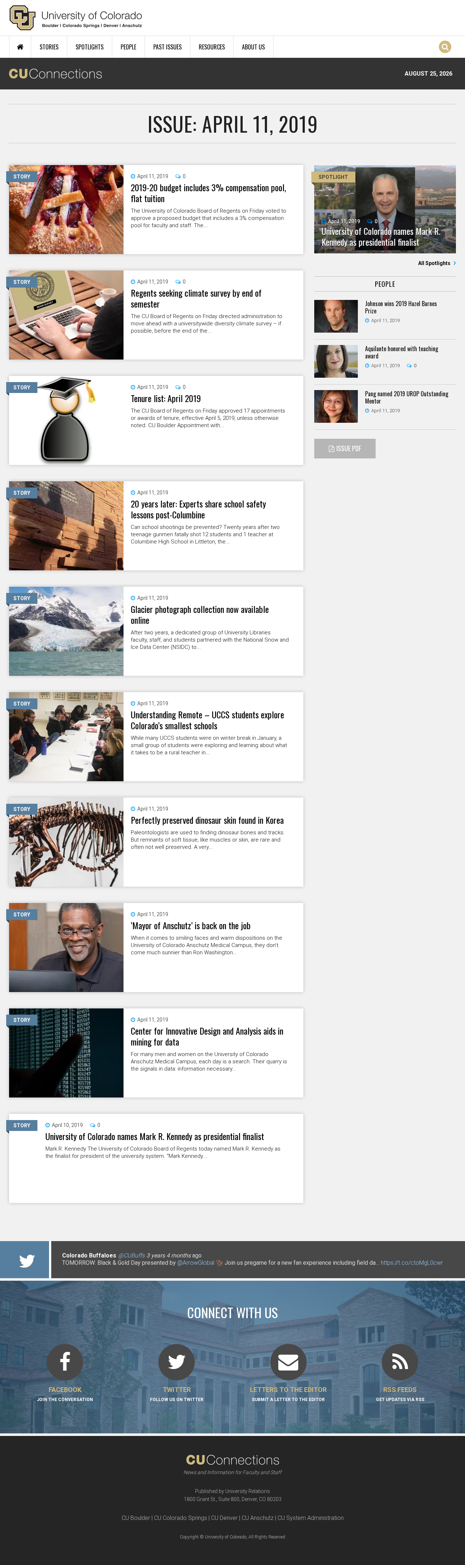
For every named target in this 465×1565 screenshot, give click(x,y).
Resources (212, 47)
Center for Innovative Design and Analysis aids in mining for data (207, 1036)
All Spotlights (435, 263)
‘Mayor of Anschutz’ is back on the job (191, 925)
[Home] (75, 17)
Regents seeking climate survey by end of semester (196, 298)
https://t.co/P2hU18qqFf (93, 1270)
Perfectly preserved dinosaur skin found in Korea (207, 819)
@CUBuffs (131, 1255)
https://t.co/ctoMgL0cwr (412, 1262)
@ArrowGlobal (195, 1262)
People (128, 47)
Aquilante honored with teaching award (401, 352)
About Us (253, 47)
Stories (49, 47)
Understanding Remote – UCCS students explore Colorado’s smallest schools (207, 720)
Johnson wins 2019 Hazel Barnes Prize (401, 307)
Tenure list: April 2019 (166, 398)
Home (20, 47)
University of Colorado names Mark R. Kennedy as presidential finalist (154, 1136)
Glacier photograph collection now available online (200, 614)
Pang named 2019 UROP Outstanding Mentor (406, 397)
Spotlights (90, 47)
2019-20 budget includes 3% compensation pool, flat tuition (208, 193)
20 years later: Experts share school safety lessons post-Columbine (198, 509)
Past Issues (167, 47)
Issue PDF (348, 448)
